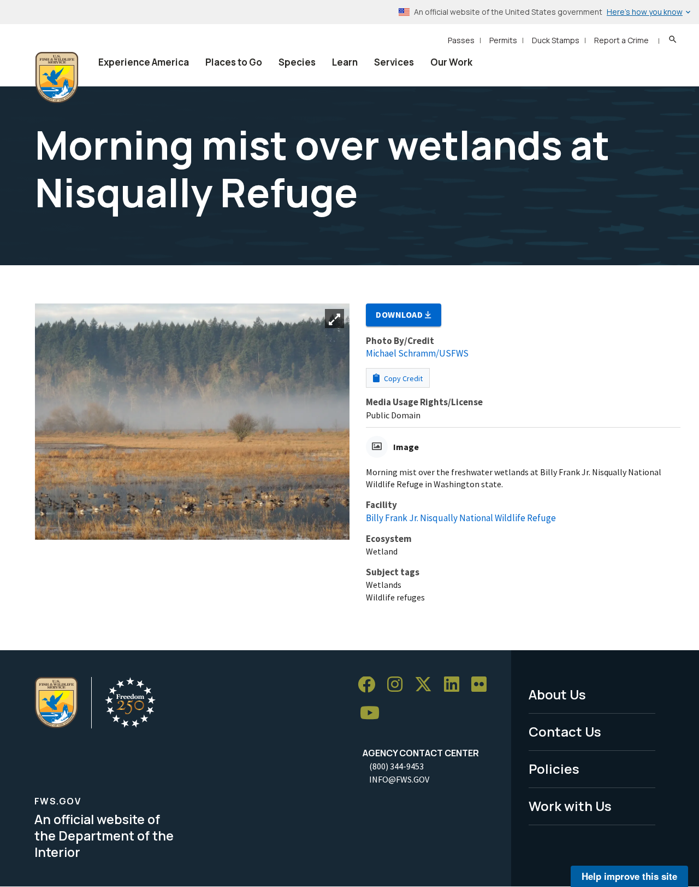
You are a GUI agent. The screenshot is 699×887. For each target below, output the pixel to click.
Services (394, 62)
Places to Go (233, 62)
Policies (554, 769)
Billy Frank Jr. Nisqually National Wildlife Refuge (461, 518)
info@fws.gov (399, 779)
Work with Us (570, 806)
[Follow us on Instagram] (398, 684)
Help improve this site (629, 876)
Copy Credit (402, 378)
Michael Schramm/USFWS (417, 353)
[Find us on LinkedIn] (455, 684)
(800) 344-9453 (396, 766)
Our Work (451, 62)
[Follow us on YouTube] (373, 713)
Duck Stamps (555, 40)
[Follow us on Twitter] (427, 684)
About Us (557, 694)
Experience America (143, 62)
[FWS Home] (57, 77)
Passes (461, 40)
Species (297, 62)
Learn (345, 62)
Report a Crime (621, 40)
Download (400, 314)
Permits (503, 40)
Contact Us (565, 731)
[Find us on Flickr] (482, 684)
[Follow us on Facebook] (370, 684)
